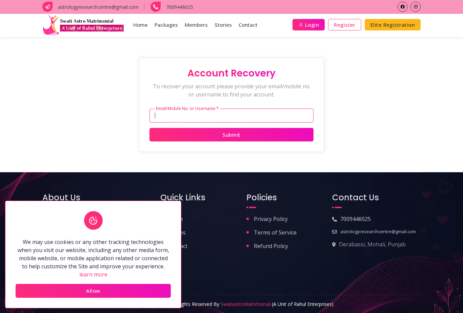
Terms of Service (275, 232)
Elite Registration (392, 24)
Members (196, 24)
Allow (93, 290)
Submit (231, 134)
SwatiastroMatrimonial (245, 304)
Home (140, 24)
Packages (166, 24)
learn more (93, 274)
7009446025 (355, 219)
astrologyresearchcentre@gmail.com (378, 231)
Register (345, 24)
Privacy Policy (271, 219)
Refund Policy (271, 246)
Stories (223, 24)
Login (311, 24)
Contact (248, 24)
